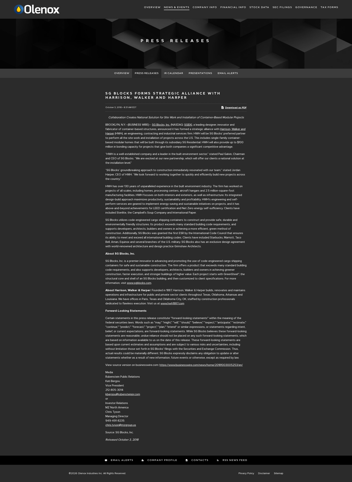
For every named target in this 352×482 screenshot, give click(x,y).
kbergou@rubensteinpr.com (122, 394)
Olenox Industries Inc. (90, 473)
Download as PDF (236, 107)
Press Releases (147, 73)
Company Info (205, 7)
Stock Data (259, 7)
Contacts (199, 460)
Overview (152, 7)
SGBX (187, 125)
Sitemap (278, 473)
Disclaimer (264, 473)
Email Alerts (228, 73)
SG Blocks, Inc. (161, 125)
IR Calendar (173, 73)
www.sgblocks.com (139, 283)
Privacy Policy (246, 473)
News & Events (176, 7)
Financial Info (233, 7)
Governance (306, 7)
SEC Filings (282, 7)
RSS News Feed (234, 460)
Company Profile (161, 460)
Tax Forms (329, 7)
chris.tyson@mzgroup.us (120, 425)
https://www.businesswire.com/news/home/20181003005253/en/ (201, 365)
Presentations (200, 73)
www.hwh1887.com (172, 303)
